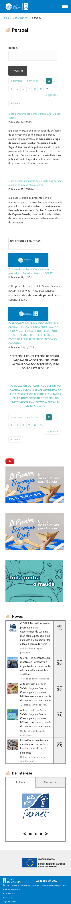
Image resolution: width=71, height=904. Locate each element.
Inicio (6, 18)
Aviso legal (7, 898)
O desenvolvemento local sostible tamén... (33, 759)
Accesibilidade (9, 893)
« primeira (16, 81)
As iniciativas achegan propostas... (31, 651)
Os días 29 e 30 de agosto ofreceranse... (32, 733)
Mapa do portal (9, 902)
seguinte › (52, 95)
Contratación (20, 18)
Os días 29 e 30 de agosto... (33, 705)
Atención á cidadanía (11, 889)
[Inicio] (16, 6)
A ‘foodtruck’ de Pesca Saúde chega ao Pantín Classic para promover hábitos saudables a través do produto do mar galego (35, 692)
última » (15, 103)
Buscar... (13, 48)
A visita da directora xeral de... (35, 679)
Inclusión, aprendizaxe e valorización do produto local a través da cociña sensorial (34, 746)
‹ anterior (32, 81)
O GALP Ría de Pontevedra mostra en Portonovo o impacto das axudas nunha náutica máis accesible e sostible (35, 666)
